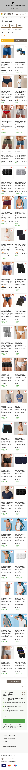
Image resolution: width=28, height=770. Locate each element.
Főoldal (2, 17)
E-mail (5, 716)
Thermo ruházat (6, 29)
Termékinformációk (12, 72)
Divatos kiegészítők (17, 17)
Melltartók (13, 25)
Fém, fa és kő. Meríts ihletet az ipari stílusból (14, 5)
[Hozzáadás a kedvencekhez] (11, 47)
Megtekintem (14, 8)
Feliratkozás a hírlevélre (14, 721)
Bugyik (20, 25)
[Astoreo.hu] (7, 14)
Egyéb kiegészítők (17, 29)
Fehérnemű (5, 25)
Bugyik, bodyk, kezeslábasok (9, 32)
